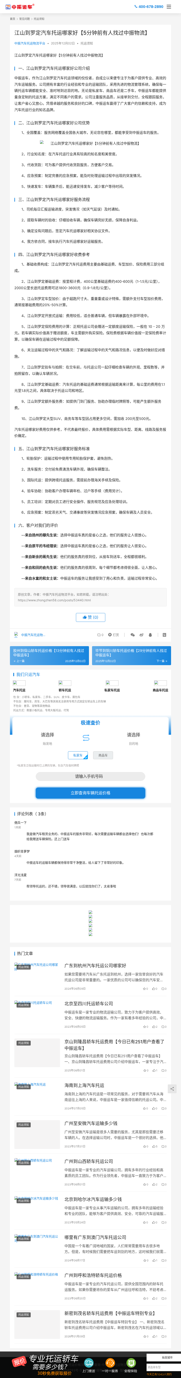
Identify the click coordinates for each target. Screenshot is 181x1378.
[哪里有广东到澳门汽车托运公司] (37, 1248)
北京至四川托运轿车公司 (88, 1003)
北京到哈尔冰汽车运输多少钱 (93, 1199)
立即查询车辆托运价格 (90, 793)
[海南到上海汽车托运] (37, 1096)
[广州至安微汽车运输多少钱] (37, 1134)
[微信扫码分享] (133, 635)
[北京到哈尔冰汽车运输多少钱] (37, 1210)
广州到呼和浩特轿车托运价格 (93, 1275)
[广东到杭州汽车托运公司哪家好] (37, 976)
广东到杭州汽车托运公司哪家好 (95, 965)
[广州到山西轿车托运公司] (37, 1172)
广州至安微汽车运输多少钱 (90, 1123)
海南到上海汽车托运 (84, 1085)
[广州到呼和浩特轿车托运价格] (37, 1286)
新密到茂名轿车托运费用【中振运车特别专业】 (110, 1313)
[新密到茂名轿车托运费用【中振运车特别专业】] (37, 1324)
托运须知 (87, 43)
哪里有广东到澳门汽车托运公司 (95, 1237)
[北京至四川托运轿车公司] (37, 1014)
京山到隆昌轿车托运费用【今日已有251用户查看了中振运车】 (114, 1045)
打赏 (113, 634)
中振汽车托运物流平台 (29, 43)
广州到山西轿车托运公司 (88, 1161)
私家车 (78, 755)
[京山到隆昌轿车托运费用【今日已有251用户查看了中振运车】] (37, 1052)
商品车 (103, 755)
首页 (12, 19)
